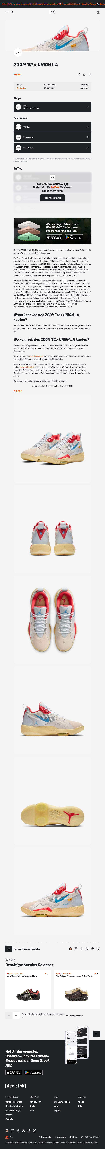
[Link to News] (12, 12)
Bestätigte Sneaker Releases (29, 964)
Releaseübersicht (26, 367)
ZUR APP (18, 391)
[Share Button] (79, 74)
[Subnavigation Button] (7, 12)
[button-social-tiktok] (92, 948)
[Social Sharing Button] (8, 949)
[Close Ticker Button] (98, 4)
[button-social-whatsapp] (87, 948)
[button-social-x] (98, 948)
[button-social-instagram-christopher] (70, 948)
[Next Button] (16, 1015)
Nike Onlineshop (36, 356)
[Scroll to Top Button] (96, 1034)
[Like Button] (89, 74)
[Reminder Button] (84, 74)
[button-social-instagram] (76, 948)
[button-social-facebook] (81, 948)
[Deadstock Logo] (52, 12)
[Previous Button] (8, 1015)
